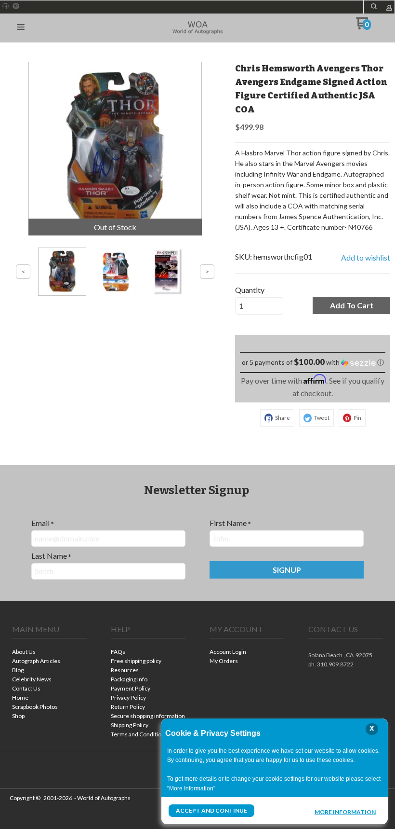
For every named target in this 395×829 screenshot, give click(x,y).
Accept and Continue (211, 810)
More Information (345, 811)
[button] (374, 6)
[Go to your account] (389, 8)
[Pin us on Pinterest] (15, 6)
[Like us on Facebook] (5, 6)
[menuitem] (49, 652)
